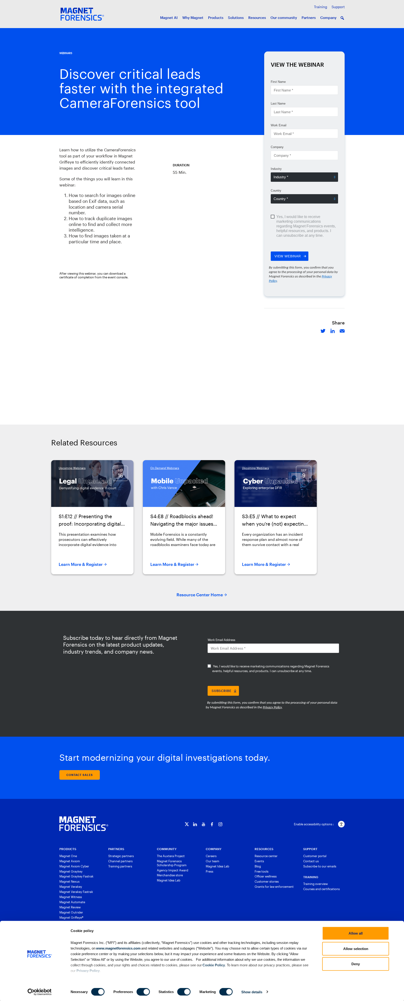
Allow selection (355, 948)
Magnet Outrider (71, 912)
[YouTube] (204, 824)
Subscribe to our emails (319, 866)
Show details (251, 992)
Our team (212, 861)
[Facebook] (212, 824)
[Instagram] (220, 824)
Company (328, 17)
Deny (355, 964)
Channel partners (120, 861)
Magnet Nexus (69, 881)
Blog (258, 866)
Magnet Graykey (71, 871)
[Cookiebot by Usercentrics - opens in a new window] (39, 991)
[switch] (143, 991)
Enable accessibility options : (314, 824)
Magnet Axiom (69, 861)
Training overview (315, 884)
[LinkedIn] (195, 824)
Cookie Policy (213, 965)
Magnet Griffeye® (71, 917)
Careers (211, 856)
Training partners (120, 866)
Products (215, 17)
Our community (284, 17)
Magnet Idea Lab (168, 880)
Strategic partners (121, 856)
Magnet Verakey (70, 886)
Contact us (311, 861)
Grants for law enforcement (274, 886)
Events (259, 861)
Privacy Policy (88, 970)
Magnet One (68, 856)
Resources (257, 17)
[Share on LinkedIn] (332, 330)
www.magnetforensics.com (118, 948)
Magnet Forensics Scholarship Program (172, 863)
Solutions (236, 17)
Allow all (356, 933)
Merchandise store (170, 875)
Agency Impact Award (172, 870)
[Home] (83, 823)
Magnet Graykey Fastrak (76, 876)
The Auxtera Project (171, 856)
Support (338, 7)
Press (209, 871)
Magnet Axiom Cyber (74, 866)
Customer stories (267, 881)
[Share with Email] (342, 330)
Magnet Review (70, 907)
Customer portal (314, 856)
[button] (342, 18)
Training (320, 7)
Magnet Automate (72, 902)
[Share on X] (323, 330)
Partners (309, 17)
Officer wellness (266, 876)
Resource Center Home (200, 594)
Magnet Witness (70, 897)
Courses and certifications (321, 889)
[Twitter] (187, 824)
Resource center (266, 856)
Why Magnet (192, 17)
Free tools (261, 871)
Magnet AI (169, 17)
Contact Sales (79, 774)
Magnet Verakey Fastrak (76, 892)
